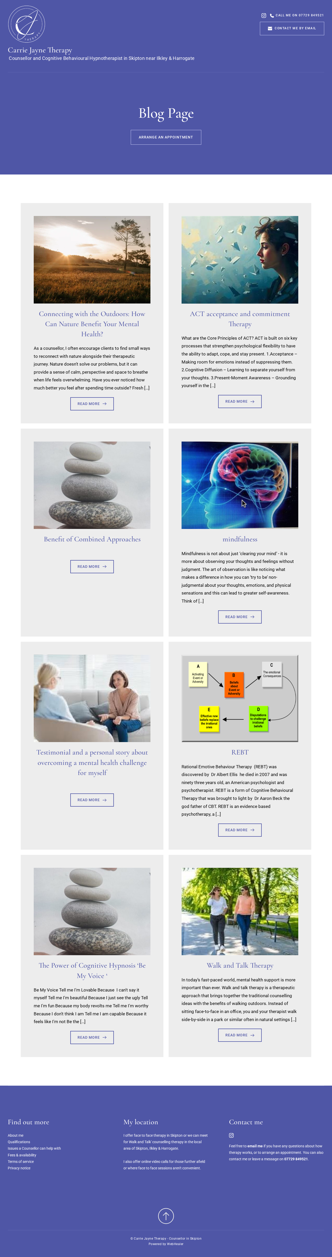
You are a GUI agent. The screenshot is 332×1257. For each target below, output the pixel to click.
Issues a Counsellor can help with (34, 1148)
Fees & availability (22, 1155)
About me (15, 1135)
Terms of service (21, 1162)
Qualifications (19, 1142)
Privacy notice (19, 1168)
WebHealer (175, 1244)
